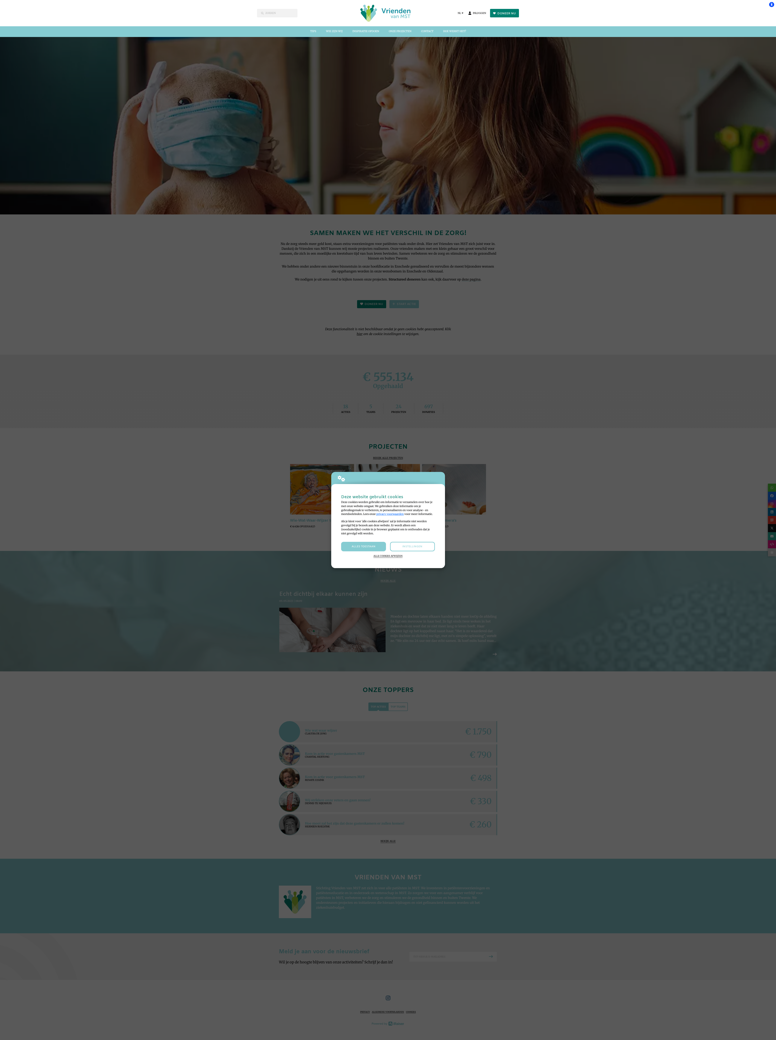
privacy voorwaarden (390, 514)
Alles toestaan (363, 546)
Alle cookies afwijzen (388, 556)
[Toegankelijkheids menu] (771, 4)
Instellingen (412, 546)
